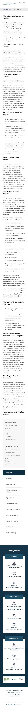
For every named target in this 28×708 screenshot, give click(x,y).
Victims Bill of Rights (12, 521)
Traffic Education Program (13, 509)
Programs (9, 478)
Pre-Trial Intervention (12, 503)
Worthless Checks (11, 527)
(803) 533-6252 (9, 461)
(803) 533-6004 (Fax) (10, 463)
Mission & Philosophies (14, 696)
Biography (19, 694)
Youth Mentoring (11, 533)
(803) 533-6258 (17, 576)
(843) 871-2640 (9, 436)
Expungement (10, 498)
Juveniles (8, 690)
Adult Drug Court (11, 484)
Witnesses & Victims (12, 515)
